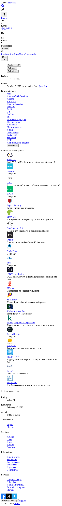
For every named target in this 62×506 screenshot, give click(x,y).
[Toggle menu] (2, 3)
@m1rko (43, 86)
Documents (12, 464)
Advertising (12, 482)
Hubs (9, 442)
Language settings (10, 501)
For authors (12, 459)
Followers (12, 68)
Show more (12, 145)
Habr (17, 503)
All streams (11, 2)
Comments (31, 54)
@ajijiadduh (6, 28)
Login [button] (4, 18)
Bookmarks (14, 65)
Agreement (12, 467)
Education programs (16, 487)
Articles (10, 54)
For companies (13, 462)
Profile (4, 54)
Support (22, 500)
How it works (13, 457)
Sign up (10, 427)
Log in (10, 424)
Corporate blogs (14, 479)
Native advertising (15, 484)
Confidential (12, 470)
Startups (10, 490)
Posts (16, 54)
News (21, 54)
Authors (10, 444)
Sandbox (11, 447)
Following (12, 71)
